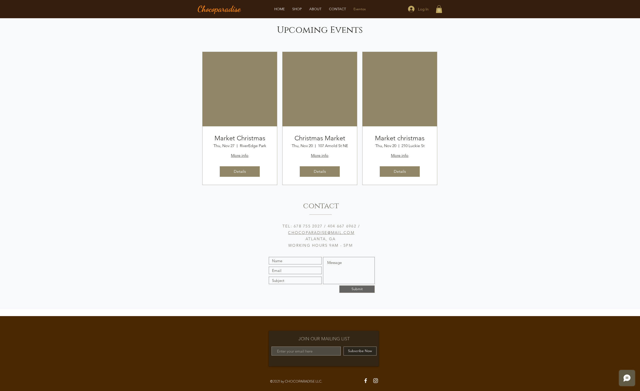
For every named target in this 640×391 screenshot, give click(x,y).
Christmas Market (319, 138)
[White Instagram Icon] (375, 381)
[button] (439, 9)
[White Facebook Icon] (365, 381)
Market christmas (399, 138)
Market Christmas (239, 138)
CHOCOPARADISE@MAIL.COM (321, 232)
